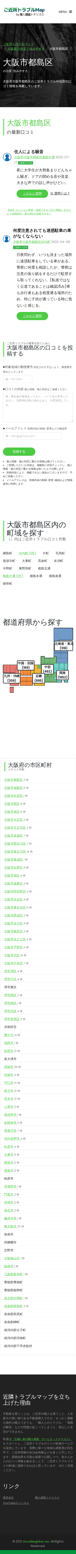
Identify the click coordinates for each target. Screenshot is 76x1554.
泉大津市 (10, 1059)
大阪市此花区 (16, 796)
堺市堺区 (13, 971)
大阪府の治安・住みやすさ (26, 48)
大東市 (11, 1154)
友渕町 (58, 561)
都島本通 (36, 576)
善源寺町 (9, 561)
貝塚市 (11, 1075)
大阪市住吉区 (16, 899)
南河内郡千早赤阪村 (18, 1346)
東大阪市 (14, 1226)
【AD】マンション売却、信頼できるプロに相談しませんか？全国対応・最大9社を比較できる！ (39, 211)
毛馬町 (60, 553)
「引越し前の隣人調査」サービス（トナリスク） (42, 1439)
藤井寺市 (13, 1218)
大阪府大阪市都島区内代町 (31, 242)
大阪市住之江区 (18, 939)
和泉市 (11, 1162)
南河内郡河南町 (15, 1338)
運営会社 (8, 1498)
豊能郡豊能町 (13, 1282)
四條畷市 (10, 1242)
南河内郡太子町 (15, 1330)
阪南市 (11, 1266)
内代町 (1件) (27, 553)
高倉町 (42, 561)
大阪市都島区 (16, 780)
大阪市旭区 (15, 875)
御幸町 (7, 583)
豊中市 (12, 1035)
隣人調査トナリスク (47, 1498)
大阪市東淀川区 (18, 851)
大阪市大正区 (16, 819)
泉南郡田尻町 (13, 1314)
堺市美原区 (15, 1019)
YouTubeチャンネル (16, 1503)
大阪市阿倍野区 (18, 891)
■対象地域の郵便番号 (37, 369)
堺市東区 (10, 987)
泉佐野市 (13, 1115)
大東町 (26, 561)
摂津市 (11, 1202)
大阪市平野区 (16, 947)
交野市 (8, 1250)
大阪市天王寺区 (18, 827)
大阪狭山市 (14, 1258)
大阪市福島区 (16, 788)
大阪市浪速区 (16, 835)
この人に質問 (32, 193)
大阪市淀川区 (16, 923)
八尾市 (11, 1107)
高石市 (11, 1210)
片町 (46, 553)
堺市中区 (13, 979)
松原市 (11, 1146)
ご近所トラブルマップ (18, 44)
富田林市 (13, 1122)
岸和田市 (10, 1027)
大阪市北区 (15, 955)
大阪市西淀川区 (18, 843)
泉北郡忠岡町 (16, 1298)
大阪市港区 (15, 811)
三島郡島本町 (16, 1274)
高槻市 (12, 1067)
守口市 (12, 1083)
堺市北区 (13, 1011)
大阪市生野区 (16, 867)
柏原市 (8, 1178)
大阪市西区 (15, 804)
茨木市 (12, 1099)
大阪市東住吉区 (18, 907)
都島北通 (44, 568)
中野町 (7, 568)
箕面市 (11, 1170)
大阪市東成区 (16, 859)
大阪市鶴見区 (16, 931)
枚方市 (12, 1091)
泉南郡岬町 (12, 1322)
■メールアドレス (35, 428)
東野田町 (25, 568)
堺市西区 (13, 995)
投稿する (19, 451)
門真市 (11, 1194)
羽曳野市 (13, 1186)
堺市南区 (13, 1003)
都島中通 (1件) (13, 576)
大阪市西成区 (16, 915)
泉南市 (8, 1234)
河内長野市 (15, 1138)
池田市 (11, 1043)
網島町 (7, 553)
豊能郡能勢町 (13, 1290)
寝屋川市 (13, 1130)
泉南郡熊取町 (16, 1306)
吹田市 (12, 1051)
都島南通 (55, 576)
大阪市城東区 (16, 883)
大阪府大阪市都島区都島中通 (34, 157)
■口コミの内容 (35, 389)
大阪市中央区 (16, 963)
